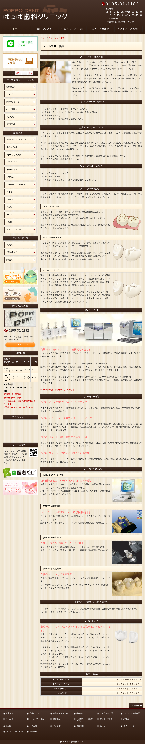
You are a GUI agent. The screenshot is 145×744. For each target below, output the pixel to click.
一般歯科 (10, 222)
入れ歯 (9, 207)
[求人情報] (20, 276)
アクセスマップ (20, 344)
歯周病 (9, 214)
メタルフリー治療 (13, 155)
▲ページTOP (136, 705)
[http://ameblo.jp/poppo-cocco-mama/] (20, 487)
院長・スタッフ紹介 (72, 29)
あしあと (103, 726)
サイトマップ (128, 726)
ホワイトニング (12, 199)
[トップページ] (44, 13)
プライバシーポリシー (14, 732)
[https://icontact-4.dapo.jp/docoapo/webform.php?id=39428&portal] (20, 60)
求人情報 (10, 117)
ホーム (16, 29)
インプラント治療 (13, 229)
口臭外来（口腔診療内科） (17, 184)
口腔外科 (80, 726)
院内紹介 (80, 713)
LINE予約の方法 (106, 713)
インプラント (58, 726)
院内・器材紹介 (100, 29)
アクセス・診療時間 (129, 29)
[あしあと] (20, 294)
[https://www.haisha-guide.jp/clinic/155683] (20, 473)
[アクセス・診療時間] (20, 318)
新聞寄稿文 (11, 124)
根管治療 (10, 177)
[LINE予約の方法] (20, 43)
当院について (44, 29)
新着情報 (9, 713)
